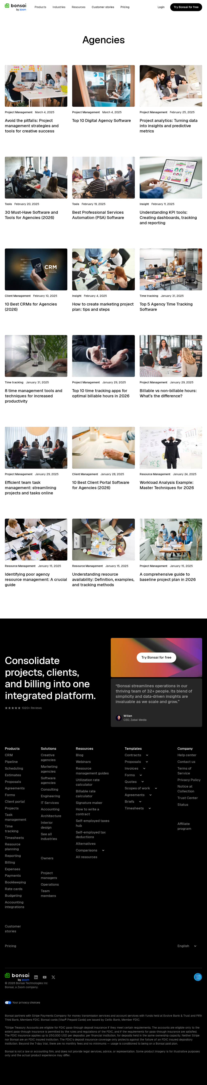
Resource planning (12, 846)
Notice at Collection (185, 788)
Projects (12, 808)
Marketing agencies (49, 769)
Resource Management (155, 474)
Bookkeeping (15, 882)
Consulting (49, 789)
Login (161, 7)
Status (182, 804)
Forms (10, 795)
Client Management (18, 296)
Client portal (15, 801)
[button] (40, 7)
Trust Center (187, 798)
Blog (79, 755)
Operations (50, 884)
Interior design (47, 825)
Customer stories (103, 7)
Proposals (13, 781)
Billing (10, 862)
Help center (186, 755)
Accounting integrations (14, 904)
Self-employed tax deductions (91, 834)
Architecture (51, 816)
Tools (8, 204)
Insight (144, 204)
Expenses (12, 869)
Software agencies (48, 780)
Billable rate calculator (86, 793)
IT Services (50, 803)
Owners (47, 858)
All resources (86, 857)
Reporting (13, 855)
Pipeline (11, 761)
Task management (15, 817)
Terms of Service (184, 770)
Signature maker (89, 803)
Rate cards (13, 889)
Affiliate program (184, 826)
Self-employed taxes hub (92, 823)
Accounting (50, 809)
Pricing (124, 7)
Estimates (13, 775)
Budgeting (13, 895)
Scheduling (14, 768)
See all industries (49, 836)
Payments (13, 875)
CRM (9, 755)
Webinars (83, 761)
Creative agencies (48, 757)
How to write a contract (87, 811)
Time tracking (149, 296)
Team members (48, 893)
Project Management (19, 112)
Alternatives (86, 843)
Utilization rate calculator (88, 782)
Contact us (186, 761)
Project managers (49, 875)
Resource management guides (92, 770)
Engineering (50, 796)
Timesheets (14, 837)
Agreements (15, 788)
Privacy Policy (189, 780)
